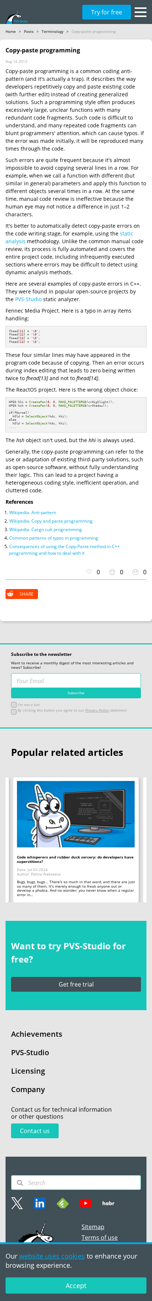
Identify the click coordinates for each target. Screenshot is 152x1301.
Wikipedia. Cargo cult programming (45, 529)
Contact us (35, 1131)
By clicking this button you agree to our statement (72, 710)
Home (11, 31)
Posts (29, 31)
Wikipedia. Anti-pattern (32, 512)
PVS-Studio (28, 299)
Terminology (52, 31)
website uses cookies (52, 1256)
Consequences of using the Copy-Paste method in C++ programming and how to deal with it (64, 549)
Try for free (106, 12)
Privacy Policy (97, 710)
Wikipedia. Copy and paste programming (51, 521)
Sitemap (93, 1227)
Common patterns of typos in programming (53, 538)
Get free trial (76, 984)
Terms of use (100, 1237)
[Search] (20, 1183)
